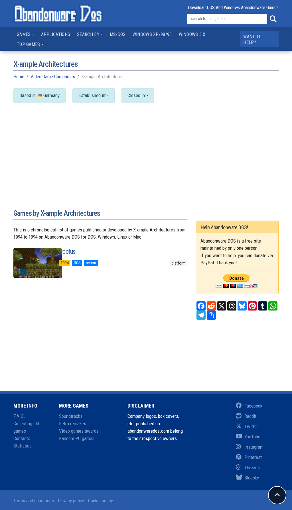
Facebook (253, 406)
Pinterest (253, 457)
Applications (55, 34)
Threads (252, 467)
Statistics (22, 446)
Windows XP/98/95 (152, 34)
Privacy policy (71, 500)
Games (24, 34)
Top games (28, 44)
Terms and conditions (33, 500)
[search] (273, 19)
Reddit (250, 416)
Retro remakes (72, 423)
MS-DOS (118, 34)
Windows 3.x (192, 34)
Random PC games (76, 438)
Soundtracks (70, 416)
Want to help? (252, 39)
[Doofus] (31, 263)
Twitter (251, 426)
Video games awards (79, 431)
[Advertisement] (146, 161)
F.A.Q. (19, 416)
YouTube (252, 437)
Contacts (21, 438)
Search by (88, 34)
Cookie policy (100, 500)
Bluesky (251, 478)
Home (18, 76)
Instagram (253, 447)
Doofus (67, 251)
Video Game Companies (53, 76)
